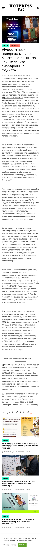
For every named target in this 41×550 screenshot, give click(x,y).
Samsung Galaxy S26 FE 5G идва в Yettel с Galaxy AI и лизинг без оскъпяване (18, 521)
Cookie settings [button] (9, 545)
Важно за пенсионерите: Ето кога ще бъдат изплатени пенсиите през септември (18, 483)
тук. (34, 358)
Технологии (15, 45)
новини (5, 45)
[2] (11, 180)
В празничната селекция (12, 97)
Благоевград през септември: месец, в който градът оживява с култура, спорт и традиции (20, 445)
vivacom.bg (30, 150)
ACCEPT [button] (22, 545)
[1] (34, 164)
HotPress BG (20, 8)
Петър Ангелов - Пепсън (22, 75)
